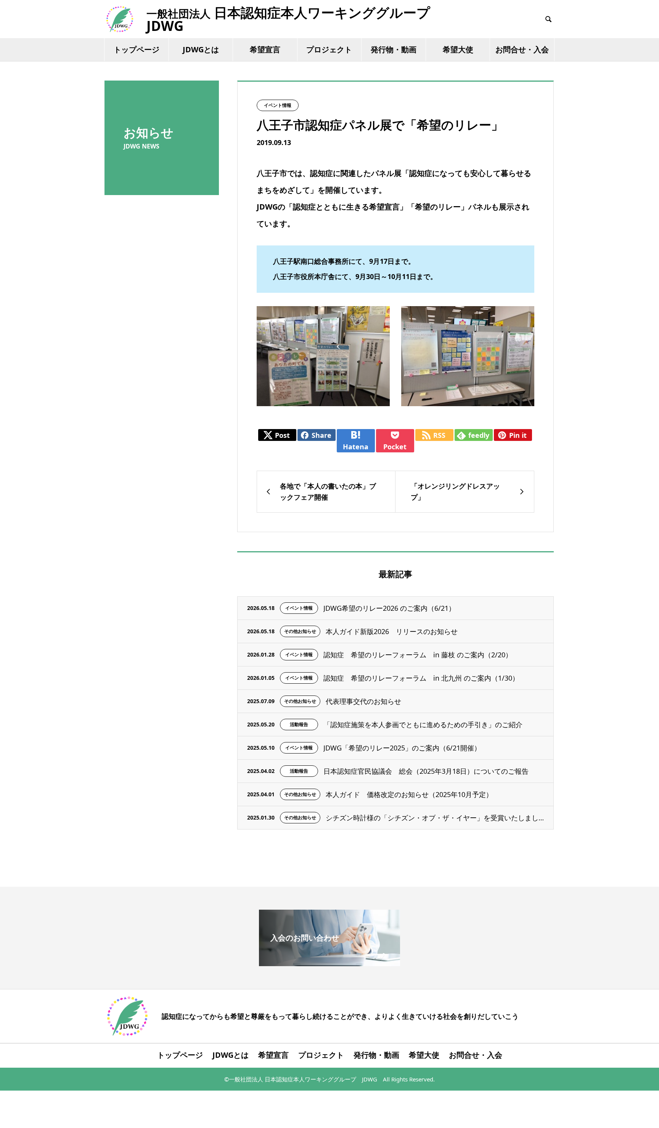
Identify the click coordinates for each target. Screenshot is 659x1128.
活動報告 (299, 724)
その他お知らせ (300, 631)
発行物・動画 (393, 49)
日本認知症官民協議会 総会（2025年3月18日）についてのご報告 (426, 771)
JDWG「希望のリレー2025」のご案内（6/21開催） (402, 747)
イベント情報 (277, 105)
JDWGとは (201, 49)
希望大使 (458, 49)
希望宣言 (265, 49)
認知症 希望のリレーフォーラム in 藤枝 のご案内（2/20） (417, 654)
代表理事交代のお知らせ (363, 701)
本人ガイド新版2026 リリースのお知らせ (392, 631)
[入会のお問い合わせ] (329, 962)
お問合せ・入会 (522, 49)
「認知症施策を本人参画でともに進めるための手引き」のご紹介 (422, 724)
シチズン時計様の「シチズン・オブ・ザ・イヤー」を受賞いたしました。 (435, 817)
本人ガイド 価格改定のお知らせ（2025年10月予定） (409, 794)
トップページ (136, 49)
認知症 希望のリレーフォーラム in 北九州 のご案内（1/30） (421, 678)
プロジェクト (329, 49)
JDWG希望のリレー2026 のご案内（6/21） (389, 608)
